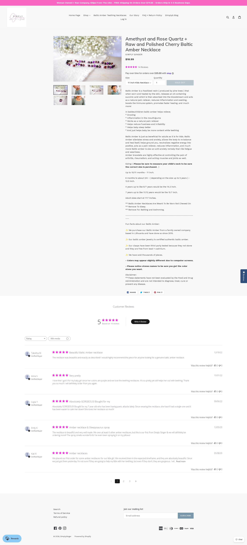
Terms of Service (61, 513)
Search (56, 509)
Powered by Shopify (82, 536)
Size (127, 78)
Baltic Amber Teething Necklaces (110, 15)
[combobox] (36, 338)
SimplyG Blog (171, 15)
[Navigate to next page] (135, 481)
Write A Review (140, 321)
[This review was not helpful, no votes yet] (219, 365)
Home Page (74, 15)
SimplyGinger (65, 536)
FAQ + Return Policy (152, 15)
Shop (86, 15)
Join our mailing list (133, 509)
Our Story (134, 15)
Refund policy (60, 517)
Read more (181, 461)
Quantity (158, 78)
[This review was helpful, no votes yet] (215, 365)
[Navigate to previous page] (111, 481)
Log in (124, 19)
